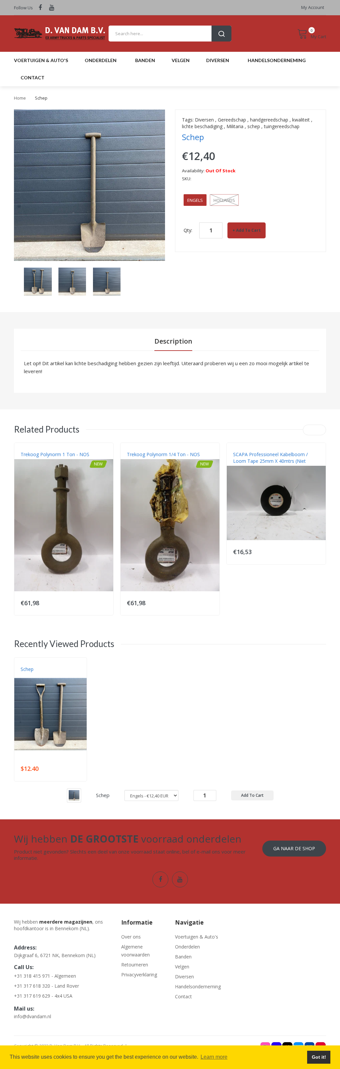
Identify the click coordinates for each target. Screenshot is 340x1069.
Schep (27, 669)
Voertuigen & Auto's (196, 937)
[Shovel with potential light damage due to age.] (38, 281)
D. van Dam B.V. (36, 676)
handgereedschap (269, 120)
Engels (195, 200)
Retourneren (134, 964)
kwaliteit (301, 120)
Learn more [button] (214, 1057)
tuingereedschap (281, 126)
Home (20, 98)
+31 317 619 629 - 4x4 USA (43, 996)
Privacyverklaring (139, 974)
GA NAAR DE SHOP (294, 848)
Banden (183, 956)
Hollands (224, 200)
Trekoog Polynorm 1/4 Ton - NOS (163, 454)
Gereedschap (232, 120)
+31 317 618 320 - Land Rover (46, 986)
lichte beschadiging (202, 126)
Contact (183, 996)
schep (253, 126)
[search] (170, 33)
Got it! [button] (319, 1057)
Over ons (131, 937)
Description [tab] (173, 341)
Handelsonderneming (197, 986)
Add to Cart (248, 230)
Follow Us (23, 8)
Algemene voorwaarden (135, 951)
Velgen (182, 966)
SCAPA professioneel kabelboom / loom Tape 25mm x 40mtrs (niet (270, 457)
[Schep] (74, 795)
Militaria (234, 126)
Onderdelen (187, 947)
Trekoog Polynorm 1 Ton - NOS (55, 454)
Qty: (188, 230)
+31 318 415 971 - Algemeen (45, 976)
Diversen (204, 120)
